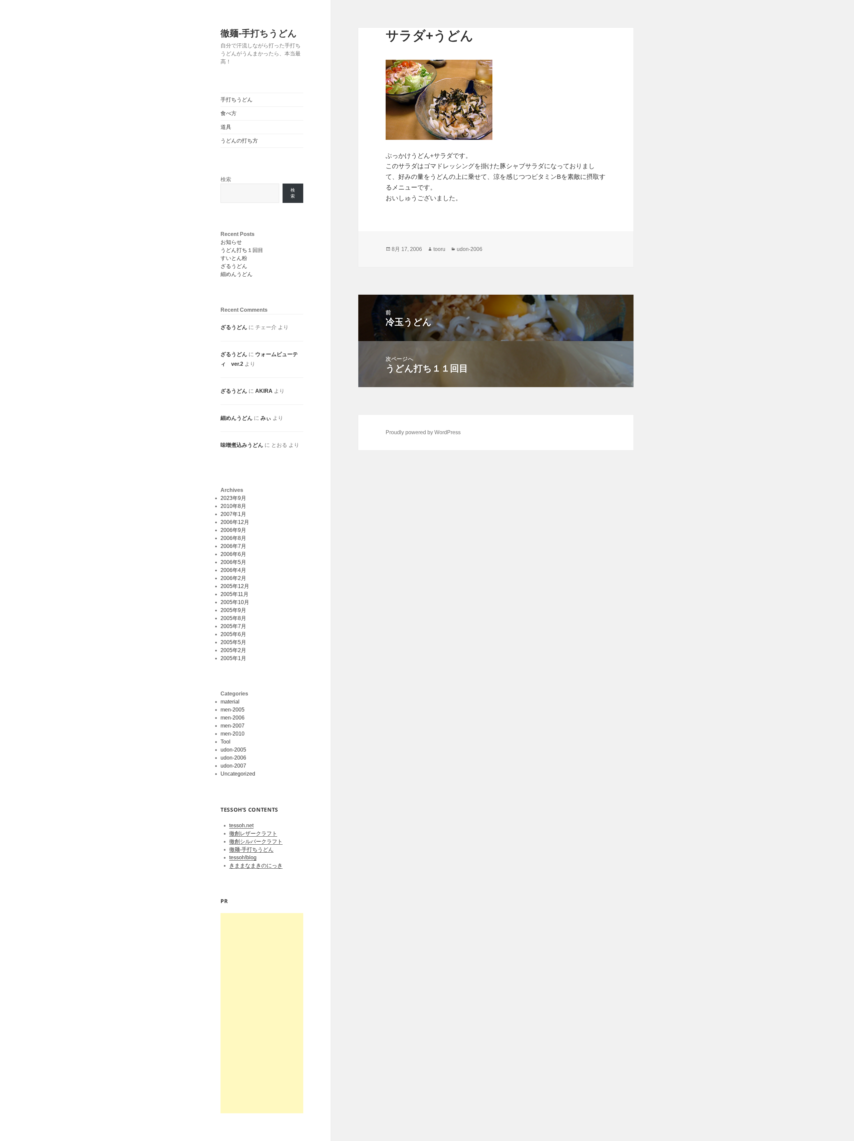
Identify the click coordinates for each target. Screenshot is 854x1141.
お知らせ (231, 242)
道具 (226, 127)
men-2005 (233, 709)
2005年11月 (235, 594)
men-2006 (233, 718)
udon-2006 (233, 758)
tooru (439, 249)
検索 (226, 179)
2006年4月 (233, 570)
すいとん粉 (234, 258)
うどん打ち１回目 (242, 250)
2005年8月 (233, 618)
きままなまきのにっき (256, 865)
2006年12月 (235, 522)
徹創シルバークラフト (256, 841)
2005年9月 (233, 610)
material (230, 701)
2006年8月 (233, 538)
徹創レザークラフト (253, 833)
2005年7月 (233, 626)
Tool (226, 742)
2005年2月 (233, 650)
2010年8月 (233, 506)
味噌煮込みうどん (242, 445)
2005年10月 (235, 602)
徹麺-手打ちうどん (259, 33)
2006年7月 (233, 546)
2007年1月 (233, 514)
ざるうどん (234, 266)
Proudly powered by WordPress (423, 432)
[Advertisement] (262, 1013)
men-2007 (233, 726)
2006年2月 (233, 578)
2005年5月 (233, 642)
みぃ (266, 418)
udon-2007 (233, 766)
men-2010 (233, 734)
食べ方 (229, 113)
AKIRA (264, 391)
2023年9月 (233, 498)
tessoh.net (241, 825)
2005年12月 (235, 586)
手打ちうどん (237, 99)
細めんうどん (237, 274)
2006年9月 (233, 530)
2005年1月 (233, 658)
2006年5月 (233, 562)
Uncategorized (238, 774)
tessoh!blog (243, 857)
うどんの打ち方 (239, 141)
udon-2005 (233, 750)
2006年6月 (233, 554)
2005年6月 (233, 634)
